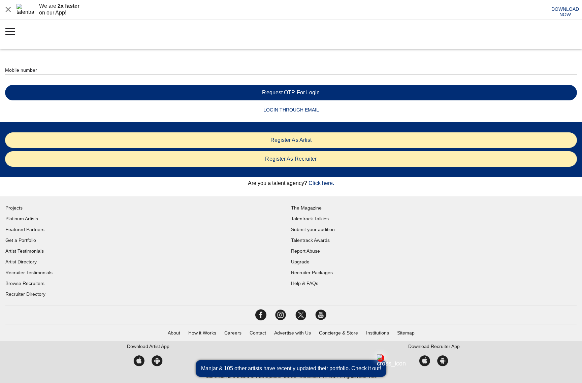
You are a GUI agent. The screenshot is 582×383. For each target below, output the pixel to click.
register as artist (291, 140)
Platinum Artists (21, 218)
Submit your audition (313, 229)
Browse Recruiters (24, 283)
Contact (258, 333)
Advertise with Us (292, 333)
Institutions (377, 333)
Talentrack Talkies (310, 218)
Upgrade (300, 261)
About (174, 333)
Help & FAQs (304, 283)
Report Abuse (305, 251)
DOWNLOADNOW (565, 11)
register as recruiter (291, 159)
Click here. (321, 183)
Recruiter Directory (25, 294)
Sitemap (406, 333)
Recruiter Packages (312, 272)
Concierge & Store (338, 333)
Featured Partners (24, 229)
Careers (232, 333)
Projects (14, 208)
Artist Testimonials (24, 251)
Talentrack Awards (310, 240)
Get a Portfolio (20, 240)
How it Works (202, 333)
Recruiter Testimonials (29, 272)
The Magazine (306, 208)
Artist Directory (21, 261)
